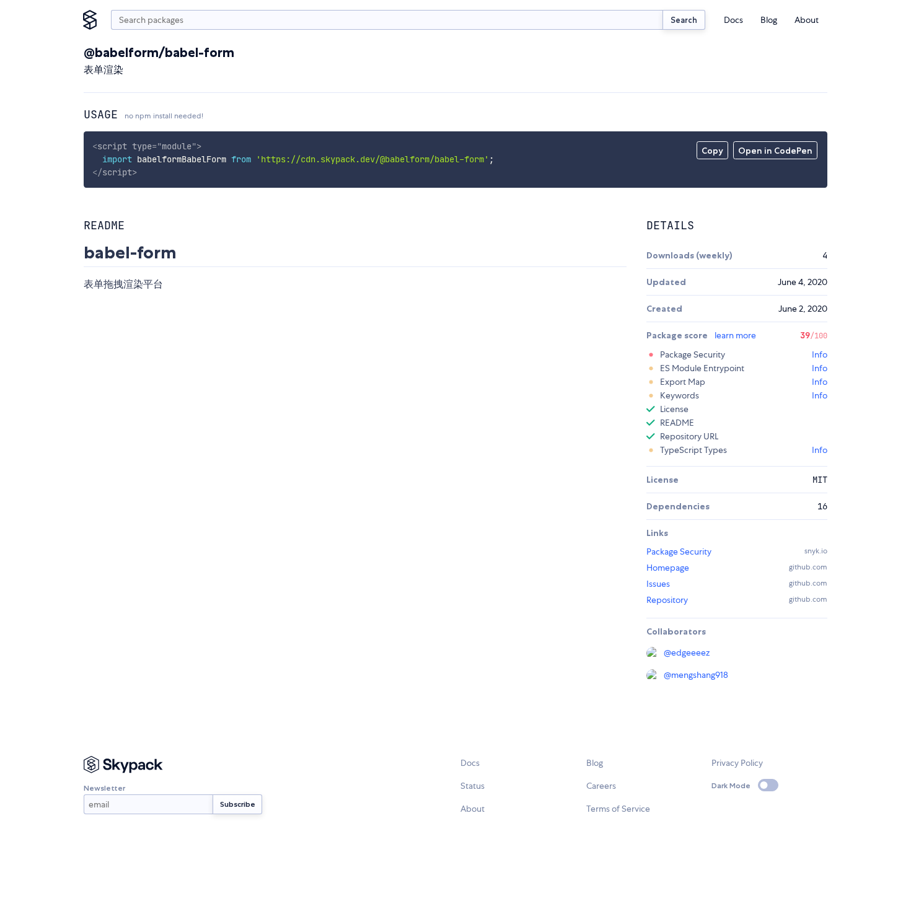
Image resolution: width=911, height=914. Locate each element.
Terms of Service (618, 808)
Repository (667, 599)
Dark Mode (730, 785)
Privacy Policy (737, 762)
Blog (768, 19)
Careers (601, 785)
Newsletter (104, 788)
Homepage (667, 567)
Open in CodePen (775, 150)
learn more (735, 335)
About (806, 19)
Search (684, 20)
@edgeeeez (687, 652)
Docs (733, 19)
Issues (658, 583)
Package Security (678, 551)
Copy (712, 150)
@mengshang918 (696, 674)
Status (472, 785)
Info (819, 354)
